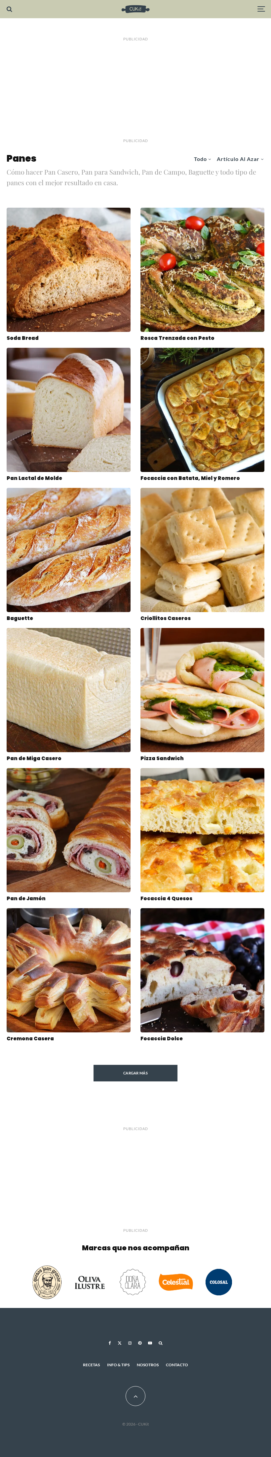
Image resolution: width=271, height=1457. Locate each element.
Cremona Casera (30, 1039)
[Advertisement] (135, 90)
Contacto (177, 1364)
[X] (119, 1343)
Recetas (91, 1364)
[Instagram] (130, 1343)
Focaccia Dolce (161, 1039)
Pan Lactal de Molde (34, 478)
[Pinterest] (140, 1343)
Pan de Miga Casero (34, 758)
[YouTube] (150, 1343)
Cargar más (135, 1073)
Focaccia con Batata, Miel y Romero (190, 478)
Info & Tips (118, 1364)
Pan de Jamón (26, 899)
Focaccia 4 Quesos (166, 899)
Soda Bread (23, 338)
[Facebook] (109, 1343)
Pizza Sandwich (162, 758)
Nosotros (148, 1364)
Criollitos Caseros (165, 618)
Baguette (20, 618)
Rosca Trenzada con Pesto (177, 338)
